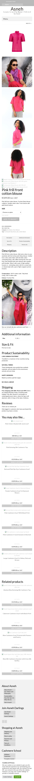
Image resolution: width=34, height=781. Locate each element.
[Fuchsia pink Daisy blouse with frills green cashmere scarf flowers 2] (17, 182)
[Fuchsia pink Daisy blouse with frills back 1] (17, 163)
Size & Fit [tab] (9, 241)
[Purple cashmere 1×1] (17, 71)
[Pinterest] (6, 721)
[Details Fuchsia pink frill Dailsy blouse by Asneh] (16, 179)
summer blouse (22, 231)
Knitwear (10, 229)
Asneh (17, 9)
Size (3, 208)
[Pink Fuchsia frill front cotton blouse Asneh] (15, 187)
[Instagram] (3, 721)
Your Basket (10, 1)
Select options (17, 462)
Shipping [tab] (9, 244)
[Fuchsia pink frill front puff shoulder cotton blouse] (17, 41)
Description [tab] (9, 237)
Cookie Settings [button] (7, 777)
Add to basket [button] (17, 438)
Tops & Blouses (16, 229)
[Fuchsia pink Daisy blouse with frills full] (13, 185)
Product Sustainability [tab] (24, 241)
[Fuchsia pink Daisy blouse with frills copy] (17, 102)
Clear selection (5, 215)
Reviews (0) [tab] (24, 244)
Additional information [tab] (24, 237)
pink (17, 231)
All (31, 23)
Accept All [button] (17, 777)
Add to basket (10, 219)
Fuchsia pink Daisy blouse (10, 231)
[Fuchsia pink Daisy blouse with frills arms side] (17, 132)
